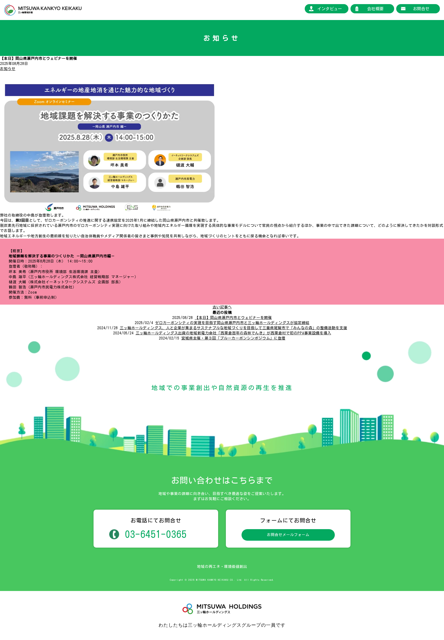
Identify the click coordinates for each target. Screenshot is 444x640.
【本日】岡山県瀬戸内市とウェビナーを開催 (233, 317)
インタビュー (329, 9)
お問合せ (421, 9)
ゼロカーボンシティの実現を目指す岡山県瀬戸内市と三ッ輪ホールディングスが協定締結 (232, 323)
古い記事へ (222, 307)
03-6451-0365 (156, 534)
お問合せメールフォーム (288, 535)
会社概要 (375, 9)
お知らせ (7, 69)
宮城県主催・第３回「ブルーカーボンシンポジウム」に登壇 (233, 338)
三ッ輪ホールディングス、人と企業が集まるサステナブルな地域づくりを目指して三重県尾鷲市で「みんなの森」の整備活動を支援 (233, 328)
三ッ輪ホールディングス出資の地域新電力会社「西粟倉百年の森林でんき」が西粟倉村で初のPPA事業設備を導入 (233, 333)
